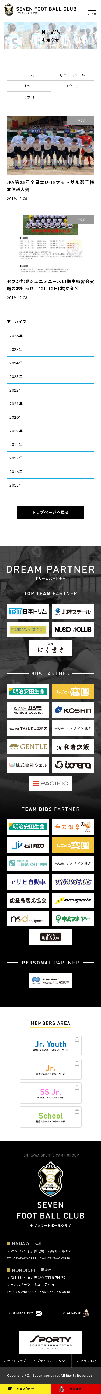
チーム (28, 75)
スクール (72, 86)
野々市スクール (72, 75)
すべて (28, 86)
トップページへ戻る (50, 512)
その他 (28, 97)
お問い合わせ (25, 1388)
